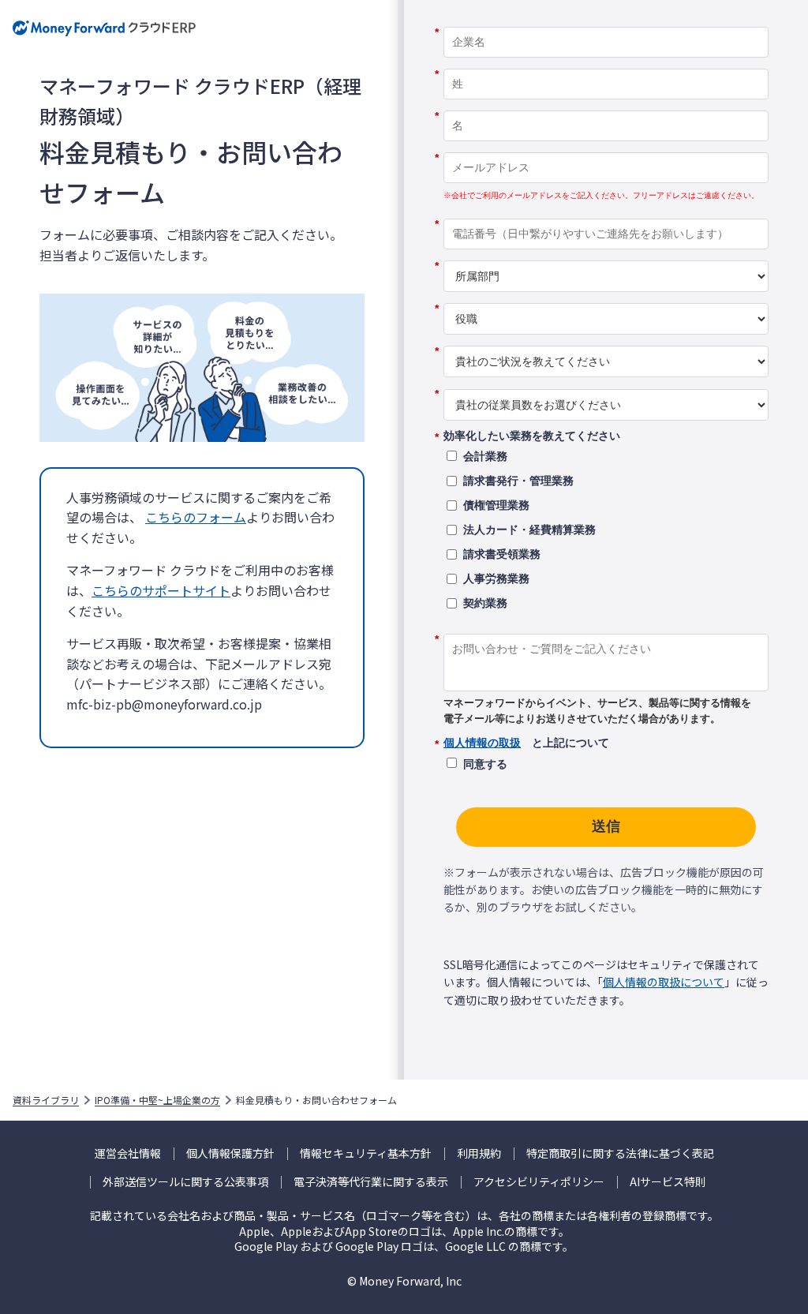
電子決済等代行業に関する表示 (371, 1181)
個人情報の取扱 (482, 742)
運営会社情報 (128, 1153)
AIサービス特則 (668, 1181)
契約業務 (485, 603)
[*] (606, 21)
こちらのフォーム (195, 516)
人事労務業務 (496, 578)
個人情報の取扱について (663, 982)
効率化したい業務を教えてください (531, 436)
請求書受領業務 (502, 554)
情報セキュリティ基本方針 (366, 1153)
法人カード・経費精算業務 (529, 529)
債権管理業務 (496, 505)
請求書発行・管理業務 (518, 480)
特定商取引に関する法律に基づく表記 (620, 1153)
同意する (485, 764)
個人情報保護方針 (230, 1153)
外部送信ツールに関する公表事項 (185, 1181)
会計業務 (485, 456)
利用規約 (479, 1153)
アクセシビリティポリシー (538, 1181)
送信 (606, 826)
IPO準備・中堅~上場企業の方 (157, 1100)
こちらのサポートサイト (161, 590)
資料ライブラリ (46, 1100)
